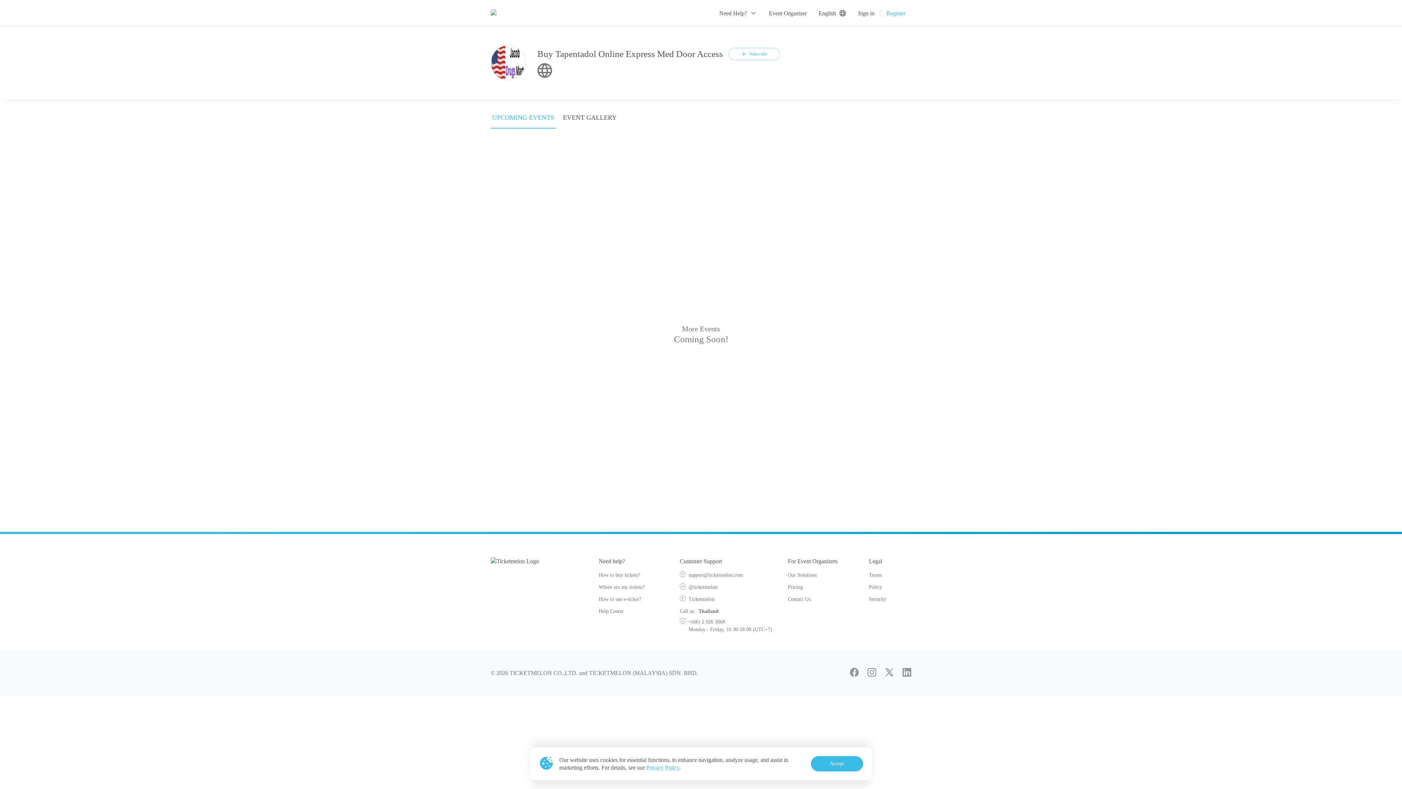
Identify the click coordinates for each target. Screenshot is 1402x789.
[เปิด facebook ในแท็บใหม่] (854, 673)
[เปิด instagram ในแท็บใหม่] (871, 673)
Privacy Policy (662, 768)
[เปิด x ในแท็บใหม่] (889, 673)
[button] (738, 13)
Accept (837, 763)
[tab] (523, 120)
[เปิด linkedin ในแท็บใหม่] (907, 673)
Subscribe (758, 54)
